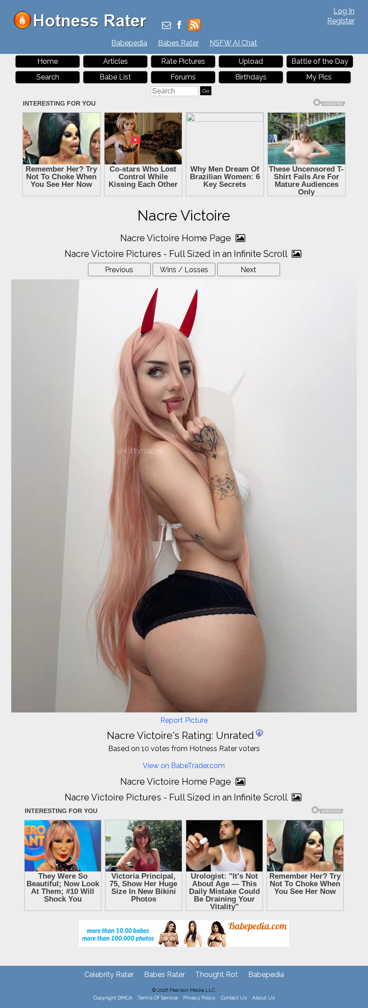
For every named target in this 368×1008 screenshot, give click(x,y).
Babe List (115, 77)
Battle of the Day (319, 61)
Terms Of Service (158, 998)
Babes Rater (178, 43)
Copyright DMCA (112, 998)
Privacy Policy (199, 998)
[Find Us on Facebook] (179, 26)
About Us (263, 998)
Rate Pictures (183, 61)
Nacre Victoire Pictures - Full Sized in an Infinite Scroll (177, 253)
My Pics (319, 77)
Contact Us (234, 998)
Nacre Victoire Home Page (176, 238)
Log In (344, 11)
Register (341, 21)
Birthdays (251, 77)
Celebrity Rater (109, 974)
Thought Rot (216, 974)
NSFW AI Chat (233, 43)
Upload (251, 61)
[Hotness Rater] (83, 26)
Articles (115, 61)
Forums (183, 77)
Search (47, 77)
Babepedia (129, 43)
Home (47, 61)
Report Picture (184, 720)
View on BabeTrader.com (184, 765)
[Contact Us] (166, 26)
